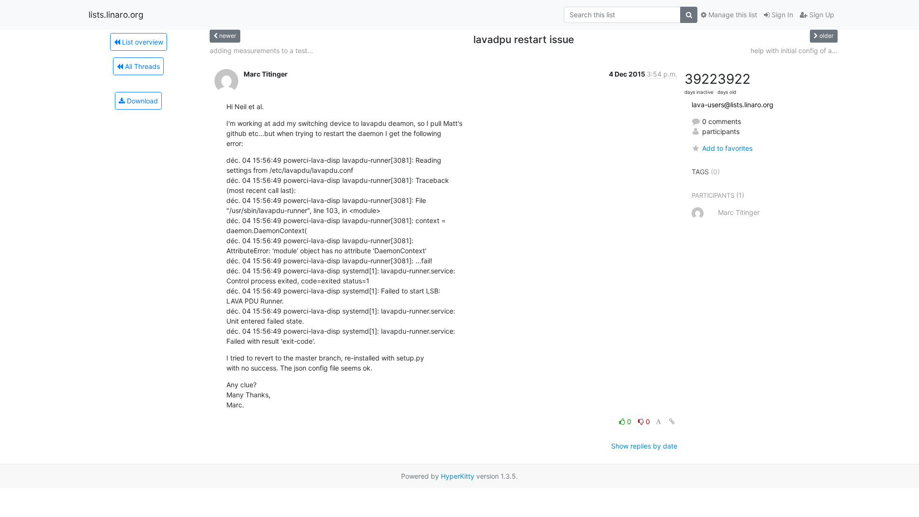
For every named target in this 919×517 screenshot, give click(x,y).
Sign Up (820, 15)
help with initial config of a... (794, 50)
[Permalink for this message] (672, 421)
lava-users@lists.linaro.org (732, 105)
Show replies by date (644, 446)
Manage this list (731, 15)
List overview (141, 42)
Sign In (781, 15)
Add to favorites (727, 148)
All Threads (141, 66)
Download (141, 101)
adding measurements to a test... (261, 50)
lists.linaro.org (116, 15)
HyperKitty (457, 476)
